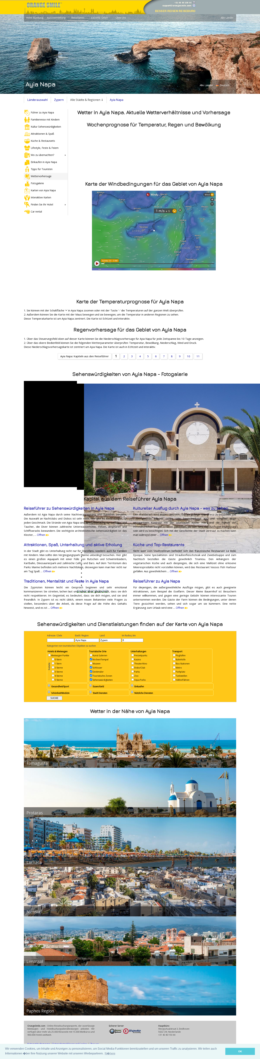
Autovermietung (56, 17)
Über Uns (121, 17)
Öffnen (41, 534)
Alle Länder (227, 17)
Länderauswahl (37, 100)
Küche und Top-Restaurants (158, 544)
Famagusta (37, 763)
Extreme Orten (99, 17)
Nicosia (33, 912)
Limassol (35, 961)
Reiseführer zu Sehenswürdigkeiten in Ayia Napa (69, 508)
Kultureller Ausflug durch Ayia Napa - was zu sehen (180, 508)
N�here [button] (110, 1053)
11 (198, 356)
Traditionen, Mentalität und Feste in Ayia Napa (66, 581)
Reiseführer (77, 17)
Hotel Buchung (34, 17)
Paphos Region (40, 1011)
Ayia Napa (116, 100)
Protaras (35, 813)
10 (188, 356)
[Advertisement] (130, 283)
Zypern (59, 100)
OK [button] (240, 1051)
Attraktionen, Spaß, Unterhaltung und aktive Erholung (73, 544)
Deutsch (224, 85)
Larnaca (34, 862)
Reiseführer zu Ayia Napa (156, 581)
